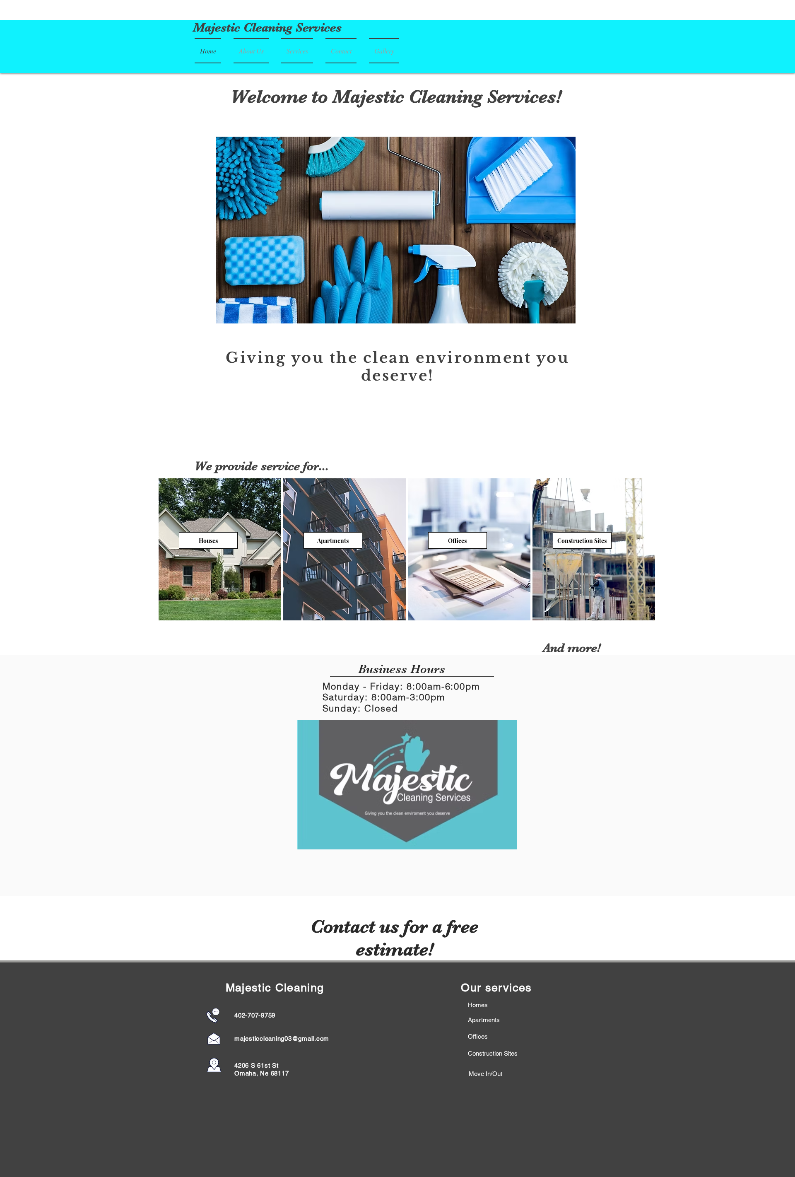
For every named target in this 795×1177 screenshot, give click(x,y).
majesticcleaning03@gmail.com (281, 1038)
